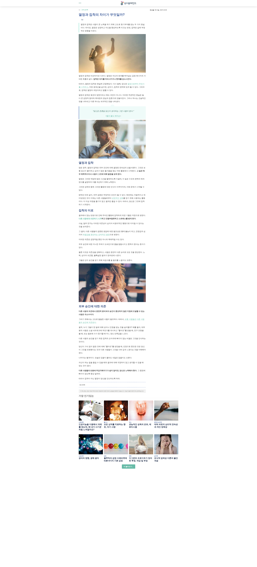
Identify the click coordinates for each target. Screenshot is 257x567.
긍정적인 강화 (117, 198)
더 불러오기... (129, 467)
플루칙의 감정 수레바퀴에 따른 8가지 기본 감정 (115, 459)
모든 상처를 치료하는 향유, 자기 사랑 (114, 425)
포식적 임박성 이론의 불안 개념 (166, 459)
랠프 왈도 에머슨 (113, 116)
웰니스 (106, 422)
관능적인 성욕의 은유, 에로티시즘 (140, 425)
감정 (105, 456)
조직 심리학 (85, 10)
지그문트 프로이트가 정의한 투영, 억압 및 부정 (140, 459)
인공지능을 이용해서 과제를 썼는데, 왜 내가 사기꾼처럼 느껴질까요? (90, 427)
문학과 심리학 (158, 422)
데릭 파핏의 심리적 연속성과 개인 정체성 (166, 425)
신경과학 (81, 422)
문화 (130, 456)
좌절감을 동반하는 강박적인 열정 (96, 235)
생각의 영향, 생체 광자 (89, 458)
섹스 (130, 422)
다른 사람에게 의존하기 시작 (90, 218)
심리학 (156, 456)
